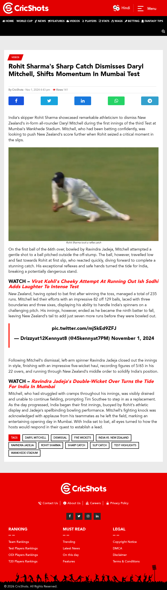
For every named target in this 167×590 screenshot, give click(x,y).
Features (69, 561)
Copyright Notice (125, 542)
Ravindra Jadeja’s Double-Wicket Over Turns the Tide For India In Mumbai (81, 384)
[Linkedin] (97, 516)
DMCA (117, 548)
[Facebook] (69, 516)
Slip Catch (100, 445)
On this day (71, 555)
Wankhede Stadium (24, 453)
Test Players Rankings (23, 548)
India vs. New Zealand (114, 437)
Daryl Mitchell (35, 437)
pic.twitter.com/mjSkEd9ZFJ (84, 328)
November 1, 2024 (132, 338)
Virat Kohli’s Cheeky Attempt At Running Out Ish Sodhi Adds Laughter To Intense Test (83, 284)
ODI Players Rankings (23, 555)
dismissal (60, 437)
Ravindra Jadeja (22, 445)
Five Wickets (82, 437)
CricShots (17, 89)
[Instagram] (88, 516)
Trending (69, 542)
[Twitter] (78, 516)
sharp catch (76, 445)
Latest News (71, 548)
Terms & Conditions (126, 561)
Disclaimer (120, 555)
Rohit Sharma (50, 445)
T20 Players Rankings (22, 561)
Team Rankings (18, 542)
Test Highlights (125, 445)
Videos (15, 57)
